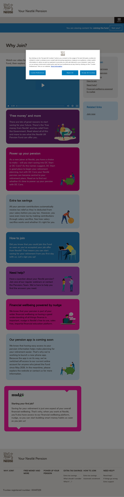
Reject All (70, 73)
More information (56, 66)
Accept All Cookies (88, 73)
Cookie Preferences (37, 73)
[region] (63, 64)
